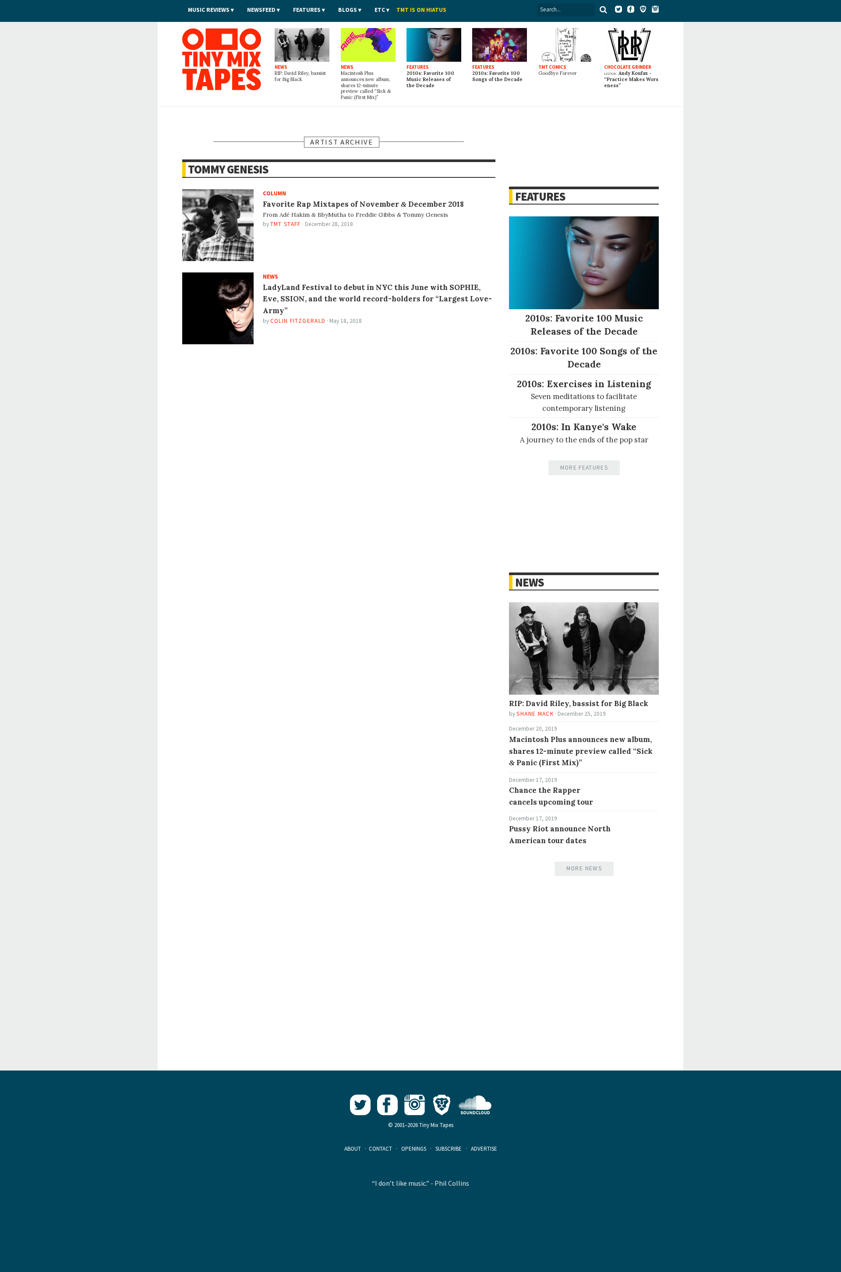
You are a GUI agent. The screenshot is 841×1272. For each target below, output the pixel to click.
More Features (584, 467)
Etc (380, 10)
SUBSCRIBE (448, 1148)
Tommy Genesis (228, 169)
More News (584, 868)
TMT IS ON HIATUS (421, 10)
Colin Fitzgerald (298, 321)
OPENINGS (413, 1148)
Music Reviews (209, 10)
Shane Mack (534, 713)
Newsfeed (261, 10)
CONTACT (380, 1148)
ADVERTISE (484, 1148)
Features (307, 10)
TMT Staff (285, 224)
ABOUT (352, 1148)
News (529, 582)
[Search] (603, 10)
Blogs (347, 10)
